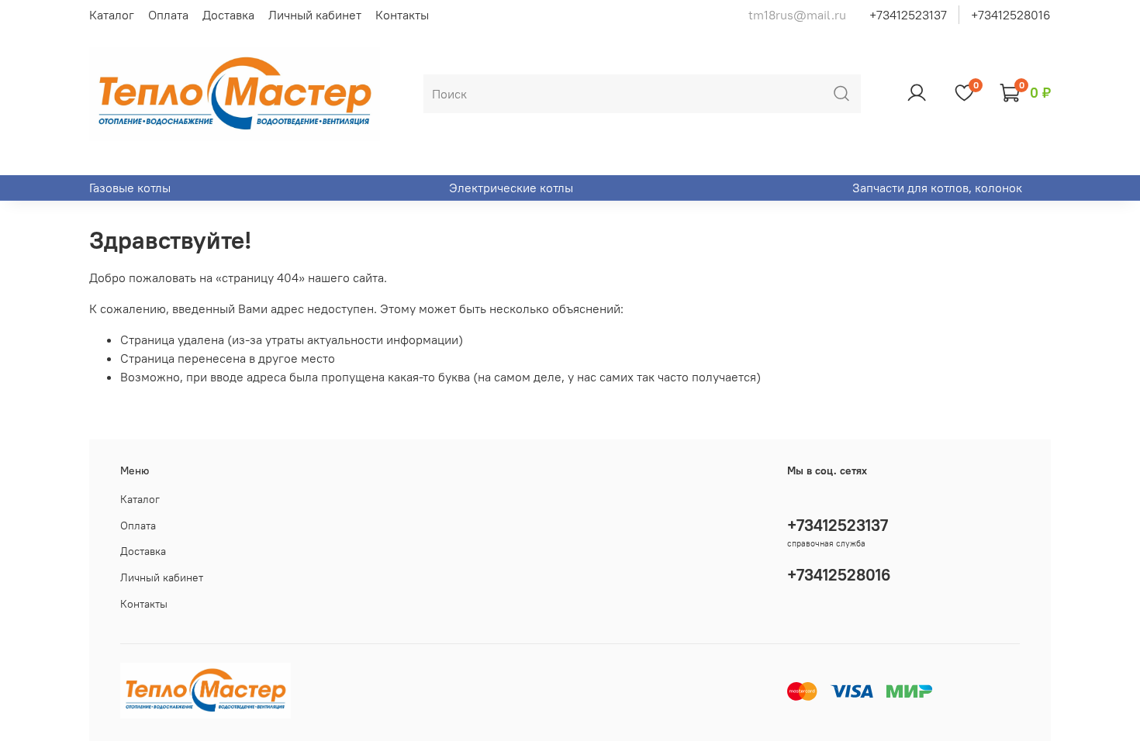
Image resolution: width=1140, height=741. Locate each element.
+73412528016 (1011, 14)
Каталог (111, 14)
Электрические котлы (511, 187)
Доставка (228, 14)
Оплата (168, 14)
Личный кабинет (314, 14)
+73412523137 (908, 14)
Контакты (402, 14)
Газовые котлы (130, 187)
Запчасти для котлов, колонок (937, 187)
